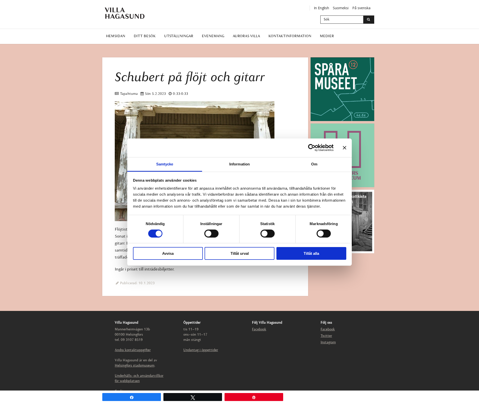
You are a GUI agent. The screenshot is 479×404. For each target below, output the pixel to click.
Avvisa (168, 253)
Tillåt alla (311, 253)
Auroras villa (246, 36)
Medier (327, 36)
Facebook (259, 329)
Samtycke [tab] (164, 164)
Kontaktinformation (289, 36)
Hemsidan (115, 36)
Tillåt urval (240, 253)
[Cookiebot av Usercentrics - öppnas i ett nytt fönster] (312, 147)
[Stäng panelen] (344, 147)
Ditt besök (145, 36)
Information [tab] (239, 164)
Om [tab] (314, 164)
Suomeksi (341, 7)
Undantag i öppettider (200, 350)
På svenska (361, 7)
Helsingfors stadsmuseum (134, 366)
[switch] (211, 234)
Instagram (328, 342)
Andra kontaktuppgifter (133, 350)
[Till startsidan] (128, 13)
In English (321, 7)
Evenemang (213, 36)
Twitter (326, 336)
